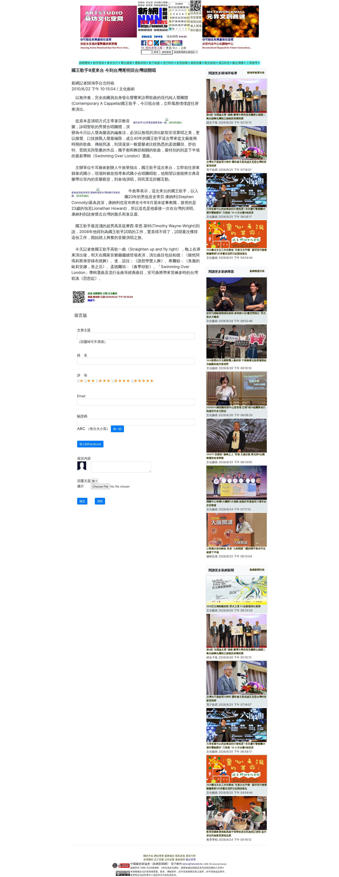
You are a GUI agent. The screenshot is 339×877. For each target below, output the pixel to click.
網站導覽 (159, 856)
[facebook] (143, 42)
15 (188, 17)
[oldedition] (177, 42)
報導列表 (255, 72)
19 (179, 21)
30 (182, 10)
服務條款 (169, 856)
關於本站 (148, 856)
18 (176, 21)
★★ (91, 381)
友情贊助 (148, 859)
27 (173, 10)
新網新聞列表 (257, 569)
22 (188, 21)
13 (182, 17)
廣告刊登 (191, 856)
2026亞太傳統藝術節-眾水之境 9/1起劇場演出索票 (233, 606)
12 (179, 17)
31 (185, 10)
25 (176, 25)
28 (176, 10)
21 (185, 21)
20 (182, 21)
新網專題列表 (257, 271)
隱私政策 (180, 856)
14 (185, 17)
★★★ (104, 381)
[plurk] (150, 42)
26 (179, 25)
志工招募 (159, 859)
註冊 (183, 48)
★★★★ (122, 381)
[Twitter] (156, 42)
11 (176, 17)
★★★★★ (143, 381)
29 (179, 10)
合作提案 (169, 859)
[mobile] (165, 42)
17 (173, 21)
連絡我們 (180, 859)
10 (173, 17)
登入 (175, 48)
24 (173, 25)
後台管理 (191, 859)
